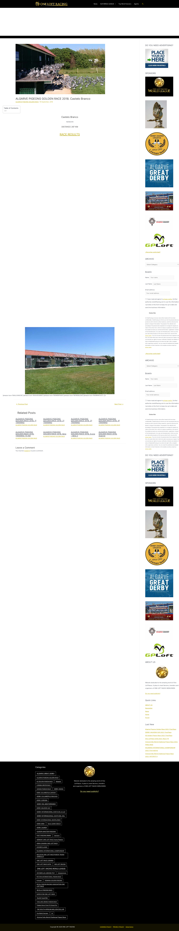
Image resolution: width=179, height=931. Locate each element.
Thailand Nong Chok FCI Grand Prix (47, 905)
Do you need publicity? (152, 693)
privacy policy (167, 299)
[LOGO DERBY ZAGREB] (157, 144)
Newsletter (149, 708)
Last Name (148, 284)
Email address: (150, 290)
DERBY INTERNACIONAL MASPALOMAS (49, 820)
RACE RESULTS (70, 134)
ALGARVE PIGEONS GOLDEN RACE (27, 102)
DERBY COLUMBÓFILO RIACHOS (47, 796)
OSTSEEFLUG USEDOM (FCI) (46, 873)
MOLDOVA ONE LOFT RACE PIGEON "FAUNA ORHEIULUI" (50, 855)
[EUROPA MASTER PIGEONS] (159, 201)
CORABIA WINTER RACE (44, 785)
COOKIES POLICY (106, 927)
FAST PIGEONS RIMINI (44, 835)
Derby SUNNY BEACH (54, 823)
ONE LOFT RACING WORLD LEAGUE (51, 869)
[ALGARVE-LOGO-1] (159, 173)
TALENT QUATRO (42, 898)
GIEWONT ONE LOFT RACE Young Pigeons (50, 839)
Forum (147, 718)
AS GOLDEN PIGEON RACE (45, 781)
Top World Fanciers (42, 913)
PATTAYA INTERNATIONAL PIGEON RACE (49, 876)
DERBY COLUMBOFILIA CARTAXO (46, 792)
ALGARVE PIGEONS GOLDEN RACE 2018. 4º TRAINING (109, 421)
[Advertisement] (89, 22)
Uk (52, 913)
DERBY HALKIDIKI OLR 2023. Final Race (158, 732)
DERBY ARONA (58, 789)
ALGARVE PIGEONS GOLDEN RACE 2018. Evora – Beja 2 (83, 434)
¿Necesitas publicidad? (152, 252)
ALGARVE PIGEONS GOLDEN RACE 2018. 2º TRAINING (53, 421)
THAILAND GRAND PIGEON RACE (47, 901)
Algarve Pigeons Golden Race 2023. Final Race (160, 729)
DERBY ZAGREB (42, 827)
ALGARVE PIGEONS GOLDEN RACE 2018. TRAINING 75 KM (25, 434)
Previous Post (22, 404)
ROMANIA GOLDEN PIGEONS (53, 880)
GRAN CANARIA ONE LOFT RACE (47, 843)
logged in (27, 451)
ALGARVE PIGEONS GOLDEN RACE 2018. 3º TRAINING (81, 421)
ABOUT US (148, 705)
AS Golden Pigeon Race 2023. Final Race (158, 735)
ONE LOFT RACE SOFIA (44, 864)
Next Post (118, 404)
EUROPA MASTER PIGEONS (46, 831)
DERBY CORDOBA (42, 800)
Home (147, 714)
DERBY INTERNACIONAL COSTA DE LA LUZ (51, 812)
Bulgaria (58, 781)
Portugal (39, 880)
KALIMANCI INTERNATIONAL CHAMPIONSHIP (50, 851)
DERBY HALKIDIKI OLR (43, 808)
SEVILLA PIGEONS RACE (44, 890)
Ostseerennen (62, 873)
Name (147, 277)
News (147, 711)
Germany (57, 835)
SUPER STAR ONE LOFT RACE (46, 894)
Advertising (129, 927)
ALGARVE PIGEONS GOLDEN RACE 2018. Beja (54, 433)
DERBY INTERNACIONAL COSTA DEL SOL (51, 816)
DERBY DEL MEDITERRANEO (46, 804)
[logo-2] (159, 222)
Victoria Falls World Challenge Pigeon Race (51, 917)
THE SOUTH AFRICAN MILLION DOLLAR (50, 909)
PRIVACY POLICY (118, 927)
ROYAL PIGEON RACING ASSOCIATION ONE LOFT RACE (51, 885)
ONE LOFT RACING (60, 864)
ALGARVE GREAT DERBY (46, 773)
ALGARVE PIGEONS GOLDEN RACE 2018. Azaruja (108, 434)
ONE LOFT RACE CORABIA (45, 860)
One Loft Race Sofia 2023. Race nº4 (157, 739)
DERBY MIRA (41, 823)
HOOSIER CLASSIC (42, 847)
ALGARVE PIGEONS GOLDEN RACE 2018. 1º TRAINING (26, 421)
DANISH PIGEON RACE (44, 789)
